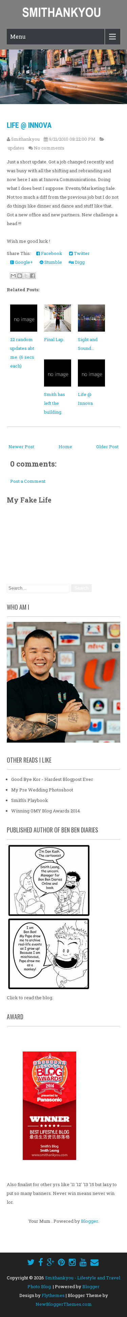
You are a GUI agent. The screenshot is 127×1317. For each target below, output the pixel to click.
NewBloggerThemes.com (64, 1304)
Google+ (23, 262)
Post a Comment (27, 481)
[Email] (94, 1262)
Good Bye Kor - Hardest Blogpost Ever (52, 779)
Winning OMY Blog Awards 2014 (45, 811)
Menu (18, 36)
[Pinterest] (61, 1262)
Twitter (81, 253)
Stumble (52, 262)
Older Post (107, 447)
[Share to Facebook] (32, 275)
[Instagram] (72, 1262)
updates (16, 148)
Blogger (89, 1221)
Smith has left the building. (54, 403)
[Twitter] (31, 1262)
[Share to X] (26, 275)
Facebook (51, 253)
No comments (49, 148)
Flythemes (53, 1295)
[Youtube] (83, 1262)
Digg (79, 262)
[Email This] (13, 275)
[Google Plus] (50, 1262)
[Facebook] (40, 1262)
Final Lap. (54, 339)
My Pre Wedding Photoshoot (42, 790)
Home (65, 447)
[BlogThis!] (19, 275)
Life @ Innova (29, 125)
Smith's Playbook (29, 800)
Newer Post (21, 447)
